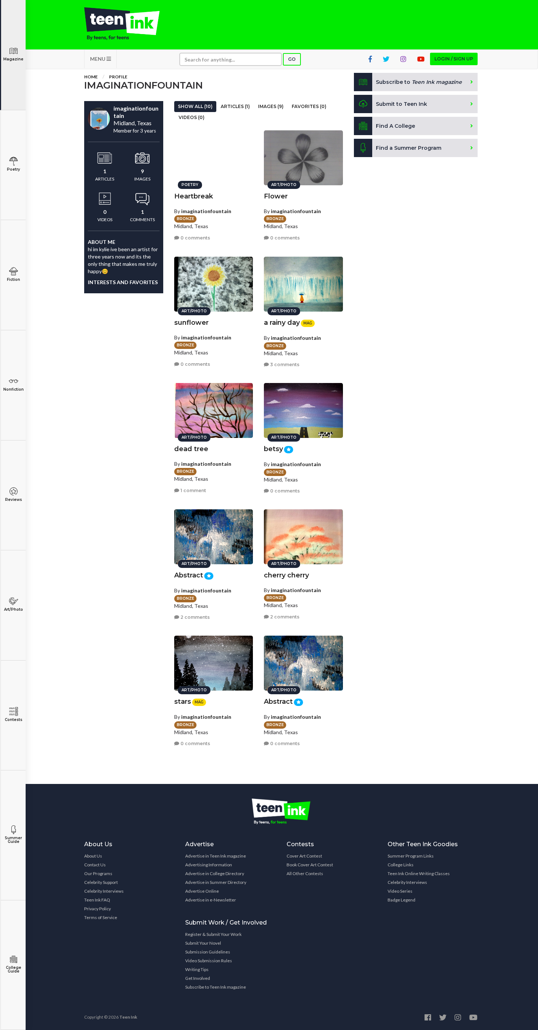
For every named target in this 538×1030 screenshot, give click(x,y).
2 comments (194, 617)
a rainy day (282, 323)
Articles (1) (235, 106)
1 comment (192, 490)
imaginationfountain (206, 211)
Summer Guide (13, 840)
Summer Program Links (411, 856)
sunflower (191, 323)
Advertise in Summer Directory (215, 882)
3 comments (284, 364)
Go (292, 59)
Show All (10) (195, 106)
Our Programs (98, 873)
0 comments (194, 238)
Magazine (13, 59)
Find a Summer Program (408, 148)
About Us (93, 856)
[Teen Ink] (129, 23)
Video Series (400, 891)
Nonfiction (13, 389)
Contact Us (95, 864)
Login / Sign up (453, 59)
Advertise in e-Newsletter (210, 900)
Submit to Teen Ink (401, 104)
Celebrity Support (101, 882)
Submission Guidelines (207, 952)
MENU (98, 59)
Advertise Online (202, 891)
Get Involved (197, 978)
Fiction (13, 279)
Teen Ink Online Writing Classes (419, 873)
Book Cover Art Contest (310, 864)
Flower (276, 196)
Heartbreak (193, 196)
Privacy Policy (97, 908)
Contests (13, 719)
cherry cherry (286, 575)
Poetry (13, 169)
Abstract (188, 575)
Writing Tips (197, 969)
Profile (118, 76)
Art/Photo (13, 609)
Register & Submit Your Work (213, 934)
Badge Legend (401, 900)
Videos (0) (192, 117)
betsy (273, 449)
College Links (401, 864)
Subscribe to (419, 82)
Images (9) (271, 106)
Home (91, 76)
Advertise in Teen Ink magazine (215, 856)
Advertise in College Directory (214, 873)
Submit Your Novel (203, 943)
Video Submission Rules (208, 960)
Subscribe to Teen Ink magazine (215, 987)
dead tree (191, 449)
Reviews (13, 499)
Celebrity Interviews (104, 891)
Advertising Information (208, 864)
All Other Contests (305, 873)
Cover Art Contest (304, 856)
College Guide (13, 969)
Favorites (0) (309, 106)
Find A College (395, 126)
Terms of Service (100, 917)
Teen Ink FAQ (97, 900)
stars (182, 702)
